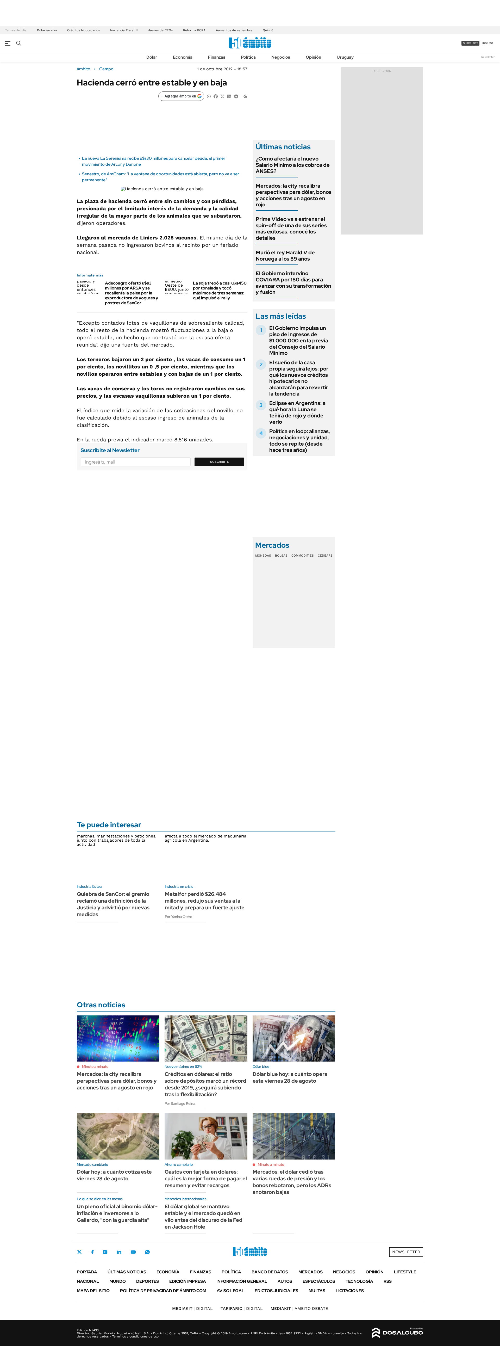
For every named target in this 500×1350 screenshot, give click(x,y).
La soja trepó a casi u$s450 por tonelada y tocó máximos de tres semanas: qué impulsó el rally (220, 290)
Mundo (117, 1281)
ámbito (83, 69)
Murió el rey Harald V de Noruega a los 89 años (285, 255)
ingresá (487, 43)
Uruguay (345, 57)
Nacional (88, 1281)
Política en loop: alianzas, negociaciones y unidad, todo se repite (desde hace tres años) (299, 440)
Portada (87, 1272)
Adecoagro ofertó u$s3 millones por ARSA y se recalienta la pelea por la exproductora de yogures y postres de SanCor (131, 293)
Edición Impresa (187, 1281)
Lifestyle (405, 1272)
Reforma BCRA (194, 30)
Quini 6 (268, 30)
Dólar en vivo (47, 30)
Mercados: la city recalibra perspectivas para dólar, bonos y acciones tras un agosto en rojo (294, 195)
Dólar (151, 57)
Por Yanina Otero (178, 916)
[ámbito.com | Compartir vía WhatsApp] (209, 96)
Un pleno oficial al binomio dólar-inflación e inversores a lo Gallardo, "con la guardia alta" (117, 1213)
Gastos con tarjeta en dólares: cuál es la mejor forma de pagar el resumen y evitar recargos (206, 1178)
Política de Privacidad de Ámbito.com (163, 1290)
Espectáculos (319, 1281)
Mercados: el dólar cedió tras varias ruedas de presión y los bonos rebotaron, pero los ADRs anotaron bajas (292, 1181)
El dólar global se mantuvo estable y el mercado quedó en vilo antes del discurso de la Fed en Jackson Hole (203, 1216)
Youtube (133, 1252)
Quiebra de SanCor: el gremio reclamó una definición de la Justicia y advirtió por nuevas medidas (113, 904)
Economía (182, 57)
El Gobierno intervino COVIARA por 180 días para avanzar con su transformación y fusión (293, 282)
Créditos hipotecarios (83, 30)
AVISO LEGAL (230, 1290)
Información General (241, 1281)
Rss (388, 1281)
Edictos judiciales (276, 1290)
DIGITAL (192, 1308)
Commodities (302, 555)
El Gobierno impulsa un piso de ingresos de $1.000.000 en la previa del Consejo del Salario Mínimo (298, 340)
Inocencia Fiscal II (124, 30)
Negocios (280, 57)
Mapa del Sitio (93, 1290)
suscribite (470, 43)
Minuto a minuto (95, 1066)
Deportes (147, 1281)
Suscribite (219, 462)
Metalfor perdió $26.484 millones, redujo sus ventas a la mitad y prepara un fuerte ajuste (205, 901)
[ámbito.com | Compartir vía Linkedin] (229, 96)
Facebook (92, 1252)
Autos (285, 1281)
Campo (106, 69)
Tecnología (359, 1281)
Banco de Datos (270, 1272)
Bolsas (281, 555)
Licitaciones (350, 1290)
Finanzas (216, 57)
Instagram (105, 1252)
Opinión (313, 57)
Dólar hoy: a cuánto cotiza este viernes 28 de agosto (114, 1175)
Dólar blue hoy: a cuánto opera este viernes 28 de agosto (290, 1077)
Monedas (263, 555)
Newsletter (488, 57)
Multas (317, 1290)
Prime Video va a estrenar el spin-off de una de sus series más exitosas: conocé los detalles (291, 228)
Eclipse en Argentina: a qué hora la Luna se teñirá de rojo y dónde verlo (297, 412)
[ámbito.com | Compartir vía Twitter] (222, 96)
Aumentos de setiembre (234, 30)
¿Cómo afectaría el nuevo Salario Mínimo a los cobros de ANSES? (293, 165)
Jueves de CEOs (160, 30)
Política (248, 57)
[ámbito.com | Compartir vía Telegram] (236, 96)
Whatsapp (147, 1252)
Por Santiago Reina (180, 1103)
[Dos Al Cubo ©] (397, 1333)
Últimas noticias (127, 1272)
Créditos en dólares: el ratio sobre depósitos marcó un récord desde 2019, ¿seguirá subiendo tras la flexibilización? (205, 1084)
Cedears (325, 555)
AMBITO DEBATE (299, 1308)
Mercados (310, 1272)
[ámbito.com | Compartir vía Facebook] (216, 96)
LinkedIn (119, 1252)
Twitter (79, 1252)
